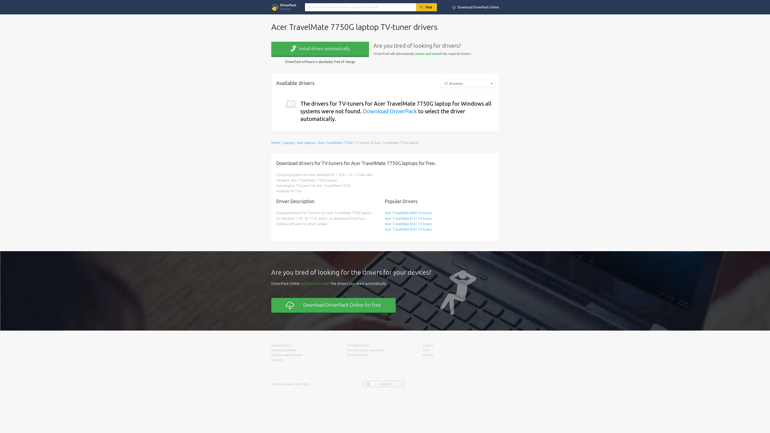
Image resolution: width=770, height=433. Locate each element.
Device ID (277, 360)
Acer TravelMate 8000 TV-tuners (408, 213)
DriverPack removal (283, 350)
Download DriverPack (390, 111)
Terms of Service (357, 355)
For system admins (358, 345)
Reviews (428, 355)
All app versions (281, 345)
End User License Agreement (365, 350)
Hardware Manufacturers (286, 355)
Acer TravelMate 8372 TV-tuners (408, 229)
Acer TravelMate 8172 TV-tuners (408, 218)
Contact (428, 345)
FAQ (425, 350)
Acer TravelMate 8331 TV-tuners (408, 224)
